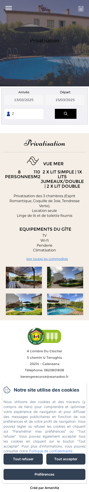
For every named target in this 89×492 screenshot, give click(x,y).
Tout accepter (65, 459)
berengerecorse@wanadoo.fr (44, 377)
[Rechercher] (65, 114)
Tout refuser (23, 459)
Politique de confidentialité (50, 451)
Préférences (44, 474)
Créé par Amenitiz (44, 488)
